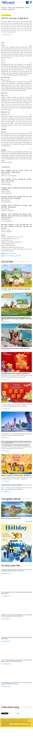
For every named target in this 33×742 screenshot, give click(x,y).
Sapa (5, 49)
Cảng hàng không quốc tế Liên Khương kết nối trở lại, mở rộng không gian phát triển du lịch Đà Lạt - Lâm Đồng (16, 570)
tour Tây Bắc (11, 255)
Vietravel (3, 237)
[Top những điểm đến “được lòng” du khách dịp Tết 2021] (16, 422)
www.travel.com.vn (11, 245)
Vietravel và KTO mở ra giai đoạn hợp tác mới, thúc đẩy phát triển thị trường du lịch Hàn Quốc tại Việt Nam (16, 615)
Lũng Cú (14, 152)
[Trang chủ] (8, 2)
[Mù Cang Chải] (5, 80)
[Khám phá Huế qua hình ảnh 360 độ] (15, 512)
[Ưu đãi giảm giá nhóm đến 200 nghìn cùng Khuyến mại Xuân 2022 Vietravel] (16, 362)
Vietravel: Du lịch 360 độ (10, 253)
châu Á (26, 47)
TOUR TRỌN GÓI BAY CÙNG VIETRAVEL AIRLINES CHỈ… (15, 445)
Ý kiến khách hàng (10, 707)
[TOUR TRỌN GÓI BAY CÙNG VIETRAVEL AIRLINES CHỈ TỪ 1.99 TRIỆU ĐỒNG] (16, 442)
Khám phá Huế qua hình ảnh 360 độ (11, 518)
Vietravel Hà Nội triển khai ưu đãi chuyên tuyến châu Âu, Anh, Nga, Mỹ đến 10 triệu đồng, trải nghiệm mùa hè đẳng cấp (16, 319)
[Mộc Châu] (4, 95)
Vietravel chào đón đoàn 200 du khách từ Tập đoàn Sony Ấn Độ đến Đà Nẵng (16, 638)
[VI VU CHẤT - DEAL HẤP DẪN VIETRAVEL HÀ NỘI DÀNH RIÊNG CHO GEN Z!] (16, 276)
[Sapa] (3, 45)
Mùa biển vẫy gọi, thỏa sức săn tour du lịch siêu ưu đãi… (15, 348)
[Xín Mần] (4, 132)
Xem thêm (28, 521)
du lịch (27, 249)
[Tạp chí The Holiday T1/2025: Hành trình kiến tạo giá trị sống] (16, 543)
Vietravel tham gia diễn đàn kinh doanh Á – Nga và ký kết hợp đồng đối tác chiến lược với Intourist (16, 683)
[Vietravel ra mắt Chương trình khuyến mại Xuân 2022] (16, 392)
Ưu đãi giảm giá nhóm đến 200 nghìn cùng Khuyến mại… (16, 373)
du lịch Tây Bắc (17, 255)
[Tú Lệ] (3, 62)
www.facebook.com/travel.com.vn (15, 247)
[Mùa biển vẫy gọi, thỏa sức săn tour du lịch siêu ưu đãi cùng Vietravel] (16, 336)
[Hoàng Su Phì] (5, 114)
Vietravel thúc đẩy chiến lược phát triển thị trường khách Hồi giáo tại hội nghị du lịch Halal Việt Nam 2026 (16, 660)
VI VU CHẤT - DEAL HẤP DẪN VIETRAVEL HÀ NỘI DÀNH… (16, 289)
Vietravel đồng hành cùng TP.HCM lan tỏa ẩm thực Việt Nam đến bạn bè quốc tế (16, 593)
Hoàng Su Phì (12, 118)
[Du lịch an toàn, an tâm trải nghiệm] (16, 485)
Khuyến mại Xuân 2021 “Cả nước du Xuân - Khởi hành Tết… (16, 475)
